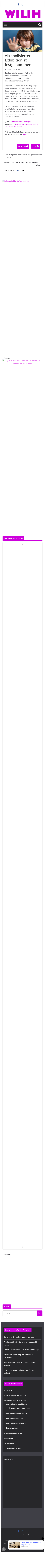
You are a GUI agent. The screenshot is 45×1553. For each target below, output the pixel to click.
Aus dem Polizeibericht (13, 1434)
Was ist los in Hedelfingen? (16, 1404)
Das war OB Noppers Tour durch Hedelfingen (21, 1350)
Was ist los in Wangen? (15, 1418)
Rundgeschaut (12, 1428)
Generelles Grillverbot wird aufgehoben (19, 1337)
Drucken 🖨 (23, 146)
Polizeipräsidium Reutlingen (20, 122)
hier (24, 134)
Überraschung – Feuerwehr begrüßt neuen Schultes (21, 163)
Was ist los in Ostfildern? (16, 1423)
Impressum (8, 1438)
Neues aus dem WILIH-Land (15, 1400)
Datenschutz (9, 1443)
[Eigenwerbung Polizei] (22, 181)
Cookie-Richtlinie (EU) (12, 1448)
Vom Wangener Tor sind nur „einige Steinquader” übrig (23, 156)
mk (19, 69)
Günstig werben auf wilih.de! (15, 1395)
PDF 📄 (36, 146)
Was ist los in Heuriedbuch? (17, 1414)
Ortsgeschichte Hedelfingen (19, 1408)
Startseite (8, 1390)
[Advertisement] (22, 1278)
